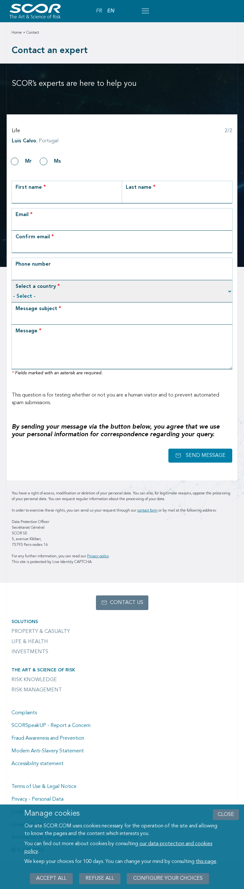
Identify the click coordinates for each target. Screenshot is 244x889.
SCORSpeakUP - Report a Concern (51, 725)
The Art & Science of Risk (43, 670)
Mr (28, 161)
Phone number (33, 264)
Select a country (36, 286)
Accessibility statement (37, 763)
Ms (57, 161)
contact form (147, 510)
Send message (206, 455)
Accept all (51, 878)
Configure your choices (168, 878)
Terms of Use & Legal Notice (44, 786)
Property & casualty (40, 631)
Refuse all (99, 878)
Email (22, 214)
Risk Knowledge (34, 679)
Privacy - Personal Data (37, 799)
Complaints (24, 713)
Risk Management (36, 690)
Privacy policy (98, 556)
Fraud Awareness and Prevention (47, 738)
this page (206, 861)
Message (26, 331)
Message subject (36, 308)
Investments (29, 652)
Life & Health (29, 641)
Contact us (126, 602)
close (226, 814)
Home (16, 33)
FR (99, 11)
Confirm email (33, 237)
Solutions (24, 622)
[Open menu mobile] (145, 11)
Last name (139, 187)
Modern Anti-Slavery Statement (47, 751)
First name (29, 187)
